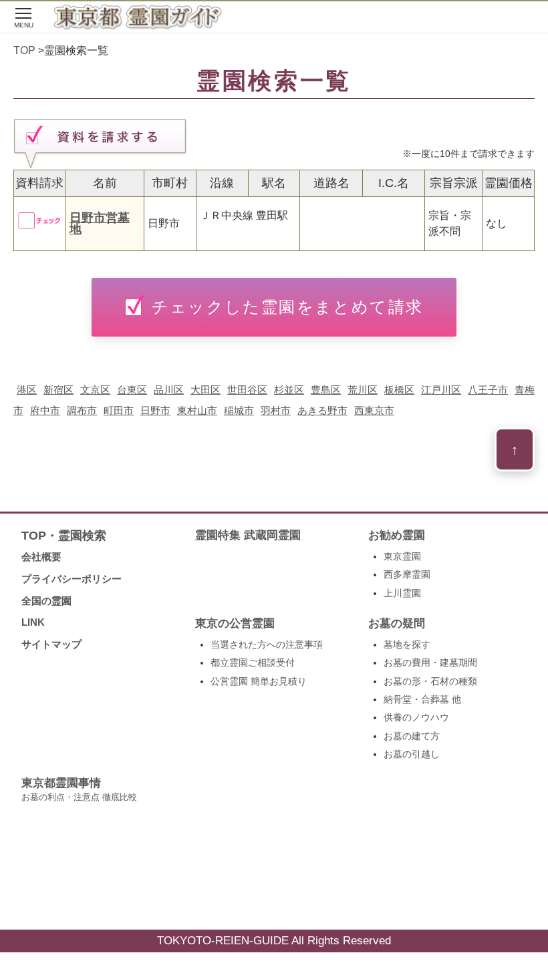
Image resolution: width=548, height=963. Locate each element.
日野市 (155, 410)
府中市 (45, 410)
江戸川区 (441, 389)
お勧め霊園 (396, 535)
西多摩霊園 (407, 574)
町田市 (119, 410)
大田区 (205, 389)
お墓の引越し (412, 754)
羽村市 (276, 410)
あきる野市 (322, 410)
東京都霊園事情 (79, 789)
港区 (27, 389)
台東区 (132, 389)
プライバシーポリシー (71, 578)
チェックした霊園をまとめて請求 (288, 307)
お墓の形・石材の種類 (430, 681)
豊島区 (326, 389)
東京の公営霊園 (235, 623)
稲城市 (239, 410)
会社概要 (41, 556)
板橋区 (399, 389)
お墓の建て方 (412, 736)
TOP (24, 50)
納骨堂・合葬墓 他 (422, 699)
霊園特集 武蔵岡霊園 (248, 535)
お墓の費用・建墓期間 (430, 662)
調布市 (82, 410)
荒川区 (363, 389)
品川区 (169, 389)
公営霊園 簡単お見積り (259, 681)
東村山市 (197, 410)
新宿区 (58, 389)
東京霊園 (402, 556)
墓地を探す (407, 644)
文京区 (95, 389)
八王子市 (488, 389)
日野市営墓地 (100, 223)
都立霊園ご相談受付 (253, 662)
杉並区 (289, 389)
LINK (33, 622)
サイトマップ (51, 644)
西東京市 (374, 410)
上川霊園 (402, 593)
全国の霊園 (46, 600)
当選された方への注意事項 (267, 644)
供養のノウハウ (416, 717)
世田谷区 (247, 389)
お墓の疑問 (396, 623)
